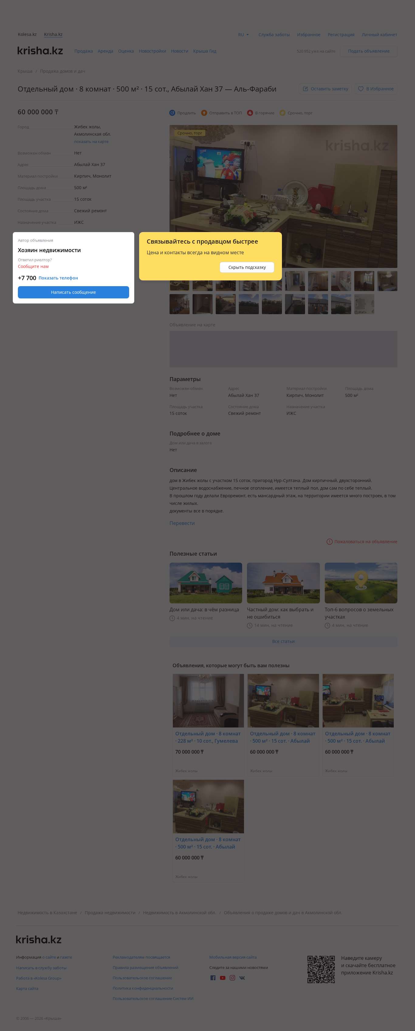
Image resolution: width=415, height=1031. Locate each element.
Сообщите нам (33, 266)
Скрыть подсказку (247, 267)
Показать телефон (58, 278)
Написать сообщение (73, 292)
